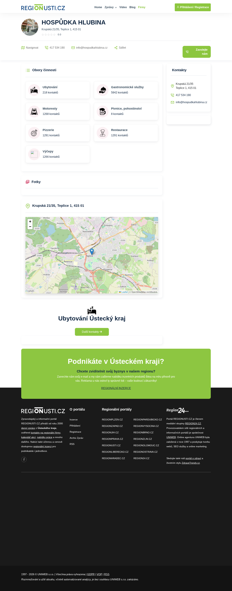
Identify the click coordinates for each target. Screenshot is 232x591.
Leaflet (124, 291)
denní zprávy (28, 428)
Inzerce (74, 419)
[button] (92, 251)
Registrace (202, 7)
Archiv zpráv (76, 438)
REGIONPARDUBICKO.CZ (147, 419)
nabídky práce (44, 437)
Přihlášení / (186, 7)
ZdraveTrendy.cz (191, 463)
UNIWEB (171, 437)
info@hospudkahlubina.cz (191, 102)
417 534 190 (183, 95)
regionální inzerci (42, 446)
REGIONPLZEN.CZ (112, 419)
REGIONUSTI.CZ (111, 445)
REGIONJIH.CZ (110, 432)
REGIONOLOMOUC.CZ (146, 445)
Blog (132, 7)
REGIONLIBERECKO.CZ (115, 451)
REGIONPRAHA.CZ (112, 439)
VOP (99, 574)
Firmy (141, 7)
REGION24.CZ (141, 458)
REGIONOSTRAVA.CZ (145, 451)
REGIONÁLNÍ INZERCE (116, 388)
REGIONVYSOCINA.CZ (146, 426)
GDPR (91, 574)
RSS (72, 444)
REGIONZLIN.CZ (142, 439)
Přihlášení (75, 425)
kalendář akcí (28, 437)
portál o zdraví (193, 458)
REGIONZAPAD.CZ (112, 426)
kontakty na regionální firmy (45, 432)
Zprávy (109, 7)
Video (123, 7)
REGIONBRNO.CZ (143, 432)
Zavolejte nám (202, 51)
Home (98, 7)
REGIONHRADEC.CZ (113, 458)
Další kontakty (91, 331)
